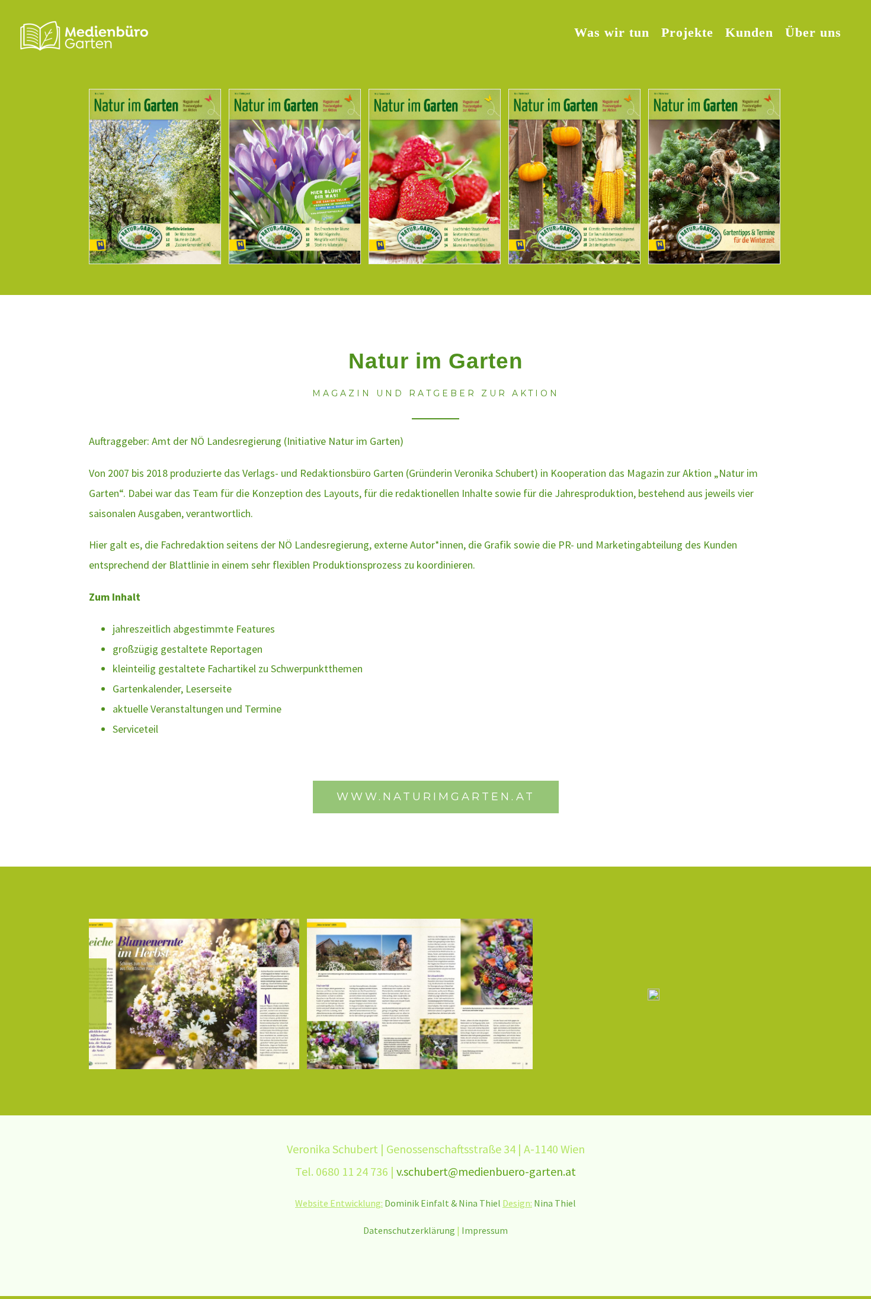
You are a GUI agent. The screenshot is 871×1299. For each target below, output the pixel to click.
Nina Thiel (555, 1070)
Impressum (485, 1097)
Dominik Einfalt (417, 1070)
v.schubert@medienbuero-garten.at (486, 1037)
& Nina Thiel (476, 1070)
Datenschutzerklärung (409, 1097)
